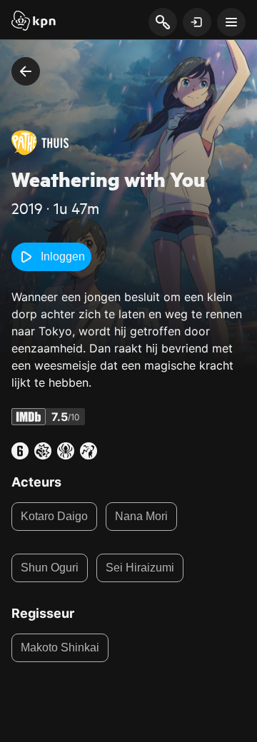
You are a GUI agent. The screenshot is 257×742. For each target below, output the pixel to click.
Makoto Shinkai (60, 647)
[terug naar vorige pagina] (25, 71)
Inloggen (63, 256)
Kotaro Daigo (54, 516)
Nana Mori (141, 516)
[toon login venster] (197, 22)
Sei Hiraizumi (140, 567)
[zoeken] (162, 23)
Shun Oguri (50, 567)
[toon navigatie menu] (231, 22)
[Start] (34, 22)
